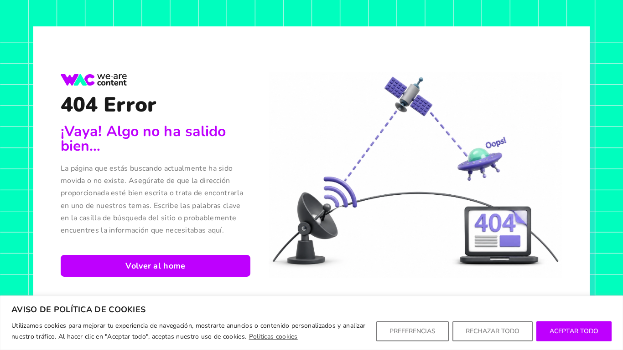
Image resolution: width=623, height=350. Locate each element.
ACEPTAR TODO (574, 331)
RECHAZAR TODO (492, 331)
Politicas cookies (273, 336)
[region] (311, 323)
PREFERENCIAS (412, 331)
